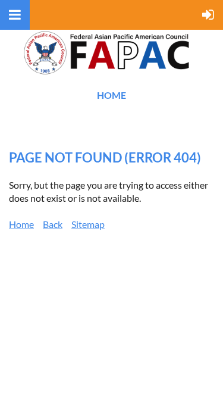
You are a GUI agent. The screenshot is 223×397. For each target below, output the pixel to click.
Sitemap (88, 224)
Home (111, 95)
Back (52, 224)
